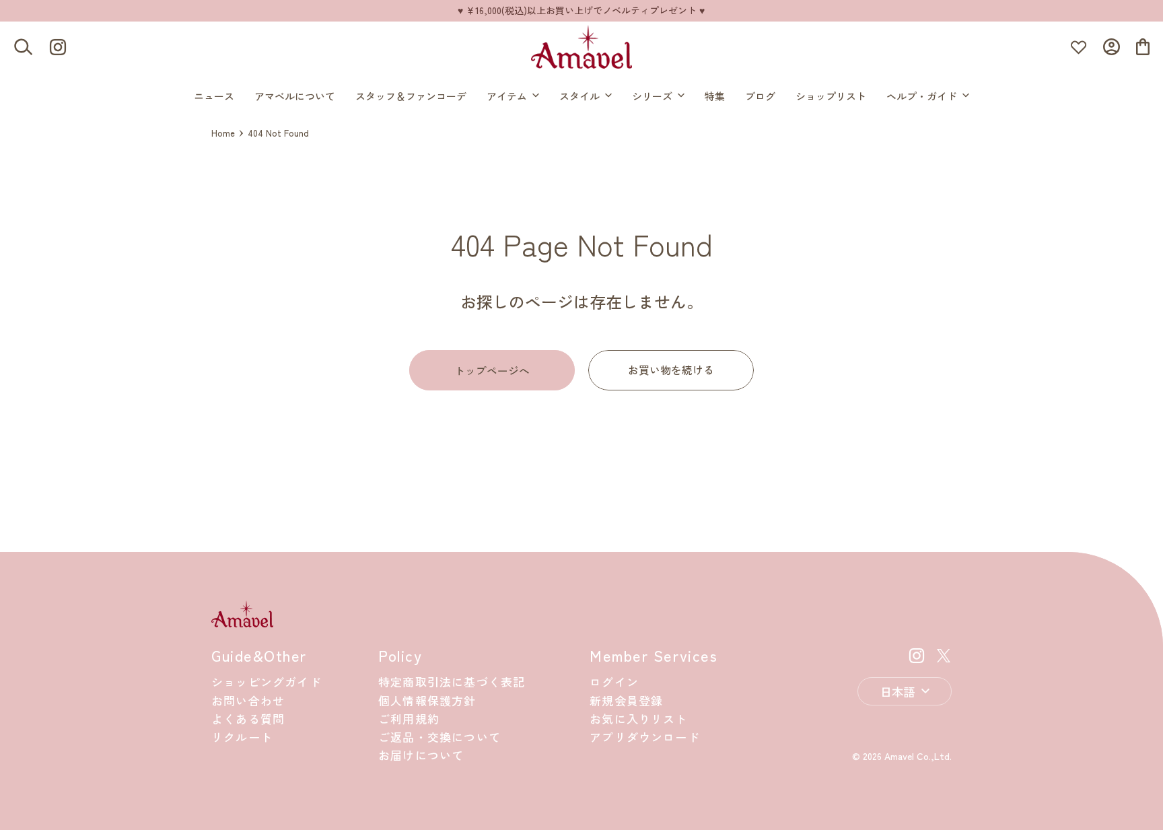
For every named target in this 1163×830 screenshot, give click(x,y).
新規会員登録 (626, 700)
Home (223, 133)
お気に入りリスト (639, 719)
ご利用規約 (408, 719)
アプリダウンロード (645, 737)
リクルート (242, 737)
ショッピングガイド (266, 682)
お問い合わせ (248, 700)
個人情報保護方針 (427, 700)
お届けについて (421, 755)
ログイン (614, 682)
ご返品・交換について (439, 737)
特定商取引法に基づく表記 (451, 682)
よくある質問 (248, 719)
